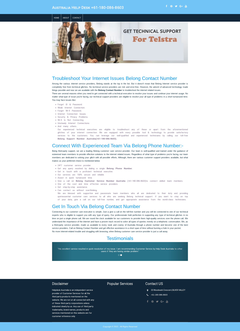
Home (56, 18)
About (66, 18)
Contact (76, 18)
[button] (62, 251)
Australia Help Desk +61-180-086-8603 (88, 7)
